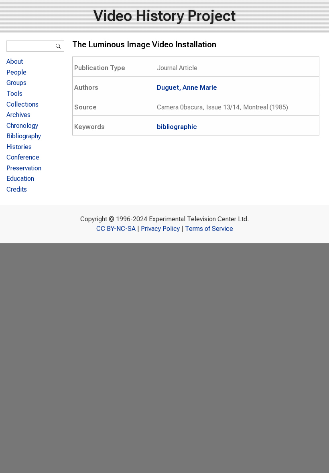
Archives (18, 115)
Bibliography (23, 136)
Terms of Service (209, 228)
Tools (14, 93)
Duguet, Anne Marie (187, 87)
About (14, 61)
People (16, 72)
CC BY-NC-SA (116, 228)
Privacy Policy (160, 228)
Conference (22, 157)
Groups (16, 83)
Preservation (23, 168)
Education (20, 178)
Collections (22, 104)
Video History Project (164, 15)
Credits (16, 189)
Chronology (22, 125)
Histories (19, 147)
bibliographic (177, 127)
